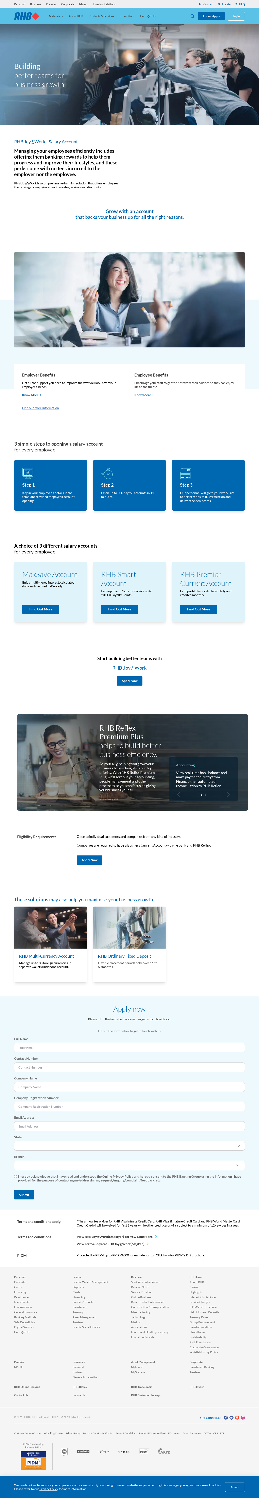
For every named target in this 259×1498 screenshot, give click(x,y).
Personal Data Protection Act (98, 1433)
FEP (222, 1433)
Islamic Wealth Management (90, 1282)
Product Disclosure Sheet (152, 1433)
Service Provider (141, 1292)
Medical (136, 1322)
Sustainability (198, 1337)
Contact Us (21, 1395)
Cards (18, 1287)
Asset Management (85, 1317)
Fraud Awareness (192, 1433)
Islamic (83, 4)
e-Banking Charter (53, 1433)
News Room (197, 1332)
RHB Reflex (80, 1387)
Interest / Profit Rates (203, 1297)
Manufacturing (140, 1312)
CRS (215, 1433)
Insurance (79, 1362)
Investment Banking (202, 1367)
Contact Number (26, 1058)
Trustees (78, 1322)
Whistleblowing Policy (204, 1352)
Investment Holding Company (150, 1332)
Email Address (24, 1117)
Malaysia (55, 16)
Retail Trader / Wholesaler (147, 1302)
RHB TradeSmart (141, 1387)
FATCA (207, 1433)
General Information (85, 1377)
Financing (20, 1292)
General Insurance (25, 1312)
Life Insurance (23, 1307)
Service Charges (200, 1302)
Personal (19, 4)
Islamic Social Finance (86, 1327)
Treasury (78, 1312)
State (18, 1137)
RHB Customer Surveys (145, 1395)
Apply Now (90, 860)
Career (194, 1287)
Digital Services (24, 1327)
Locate (226, 4)
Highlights (196, 1292)
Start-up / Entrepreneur (146, 1282)
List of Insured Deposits (204, 1312)
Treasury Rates (199, 1317)
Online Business (141, 1297)
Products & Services (101, 16)
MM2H (18, 1367)
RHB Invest (197, 1387)
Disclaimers (174, 1433)
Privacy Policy (73, 1433)
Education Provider (143, 1337)
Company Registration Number (36, 1098)
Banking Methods (25, 1317)
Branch (19, 1156)
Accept (234, 1487)
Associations (139, 1327)
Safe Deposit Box (24, 1322)
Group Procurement (202, 1322)
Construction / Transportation (150, 1307)
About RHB (76, 16)
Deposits (19, 1282)
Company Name (25, 1078)
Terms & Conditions (126, 1433)
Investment (80, 1307)
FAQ (242, 4)
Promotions (127, 16)
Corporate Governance (204, 1347)
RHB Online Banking (27, 1387)
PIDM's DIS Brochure (203, 1307)
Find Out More (40, 609)
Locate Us (79, 1395)
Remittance (21, 1297)
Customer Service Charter (27, 1433)
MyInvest (137, 1367)
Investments (21, 1302)
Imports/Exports (83, 1302)
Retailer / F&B (140, 1287)
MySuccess (138, 1372)
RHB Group (197, 1277)
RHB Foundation (200, 1342)
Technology (138, 1317)
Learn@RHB (148, 16)
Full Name (21, 1039)
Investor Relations (104, 4)
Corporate (67, 4)
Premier (51, 4)
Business (35, 4)
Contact (208, 4)
